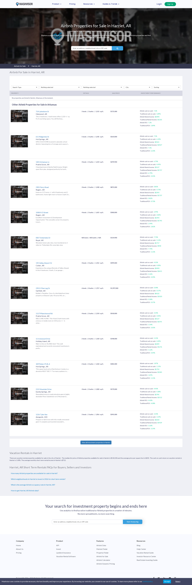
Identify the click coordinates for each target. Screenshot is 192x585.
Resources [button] (88, 4)
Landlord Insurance (63, 553)
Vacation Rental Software (66, 556)
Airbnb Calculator (103, 560)
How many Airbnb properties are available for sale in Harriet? (34, 473)
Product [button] (55, 4)
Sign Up (170, 4)
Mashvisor (37, 578)
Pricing (72, 4)
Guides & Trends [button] (110, 4)
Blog (138, 545)
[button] (25, 87)
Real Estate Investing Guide (147, 560)
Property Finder (102, 553)
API (57, 545)
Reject (177, 581)
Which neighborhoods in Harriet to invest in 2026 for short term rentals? (38, 479)
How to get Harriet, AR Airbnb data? (25, 490)
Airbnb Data (101, 545)
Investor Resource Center (146, 556)
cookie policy (147, 581)
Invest (58, 549)
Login (159, 4)
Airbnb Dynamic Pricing (105, 564)
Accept (167, 581)
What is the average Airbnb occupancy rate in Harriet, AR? (33, 485)
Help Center (141, 549)
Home (18, 545)
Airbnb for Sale (102, 556)
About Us (19, 549)
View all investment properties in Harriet (96, 442)
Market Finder (102, 549)
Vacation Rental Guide (145, 553)
